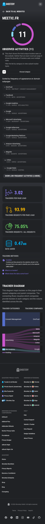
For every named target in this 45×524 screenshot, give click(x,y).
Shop (3, 482)
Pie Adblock (5, 435)
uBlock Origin (6, 445)
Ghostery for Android (31, 405)
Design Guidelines (29, 433)
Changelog (5, 492)
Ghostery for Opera (31, 396)
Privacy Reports (7, 468)
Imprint (30, 510)
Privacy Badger (6, 440)
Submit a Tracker (29, 424)
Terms (14, 510)
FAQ (25, 415)
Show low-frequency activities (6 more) (22, 176)
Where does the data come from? (17, 274)
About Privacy (28, 438)
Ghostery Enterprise (8, 478)
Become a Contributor (8, 473)
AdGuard (4, 417)
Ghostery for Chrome (31, 382)
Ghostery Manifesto (8, 464)
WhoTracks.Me (9, 391)
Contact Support (29, 420)
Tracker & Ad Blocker (10, 382)
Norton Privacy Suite (8, 431)
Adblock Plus (6, 421)
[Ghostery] (8, 4)
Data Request (28, 429)
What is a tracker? (11, 270)
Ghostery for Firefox (31, 386)
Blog (3, 487)
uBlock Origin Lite (7, 449)
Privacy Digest (8, 396)
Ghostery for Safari (31, 391)
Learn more (9, 266)
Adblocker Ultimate (8, 426)
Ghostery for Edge (30, 400)
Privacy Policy (22, 510)
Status (4, 459)
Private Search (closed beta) (12, 386)
